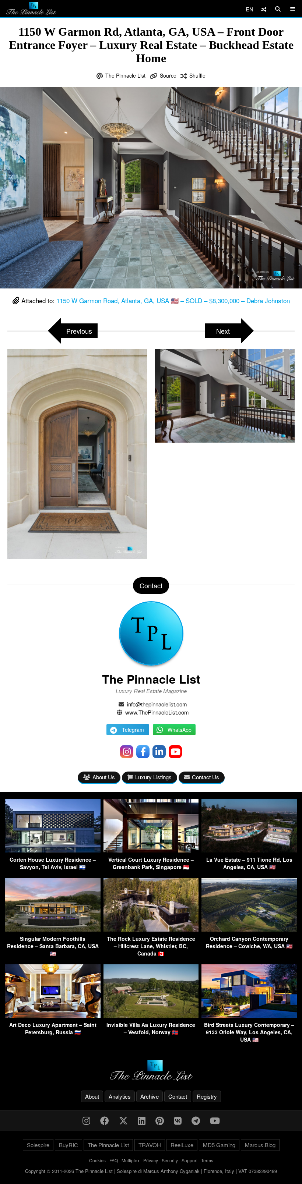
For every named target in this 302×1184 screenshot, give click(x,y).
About (92, 1096)
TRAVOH (149, 1145)
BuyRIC (68, 1145)
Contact (177, 1096)
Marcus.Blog (260, 1145)
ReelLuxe (182, 1145)
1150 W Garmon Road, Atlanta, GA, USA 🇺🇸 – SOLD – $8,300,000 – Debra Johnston (173, 300)
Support (189, 1160)
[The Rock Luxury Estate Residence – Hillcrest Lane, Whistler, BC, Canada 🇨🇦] (151, 929)
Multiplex (131, 1160)
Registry (207, 1096)
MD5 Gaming (219, 1145)
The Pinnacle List (125, 75)
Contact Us (205, 777)
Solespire (38, 1145)
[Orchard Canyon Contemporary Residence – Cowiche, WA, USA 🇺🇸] (249, 929)
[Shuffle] (263, 9)
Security (170, 1160)
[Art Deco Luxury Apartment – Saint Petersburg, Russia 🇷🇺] (53, 1015)
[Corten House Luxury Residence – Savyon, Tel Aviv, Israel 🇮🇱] (53, 850)
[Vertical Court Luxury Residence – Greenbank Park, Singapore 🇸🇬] (151, 850)
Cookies (97, 1160)
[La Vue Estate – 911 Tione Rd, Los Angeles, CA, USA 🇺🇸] (249, 850)
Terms (207, 1160)
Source (168, 75)
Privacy (150, 1160)
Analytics (120, 1096)
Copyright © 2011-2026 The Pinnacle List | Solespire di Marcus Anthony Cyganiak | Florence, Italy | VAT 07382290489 (151, 1170)
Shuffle (197, 75)
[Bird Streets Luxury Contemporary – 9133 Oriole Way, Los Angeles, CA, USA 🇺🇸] (249, 1015)
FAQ (113, 1160)
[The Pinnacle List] (151, 1071)
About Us (103, 777)
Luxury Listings (153, 777)
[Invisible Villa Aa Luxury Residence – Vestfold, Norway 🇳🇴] (151, 1015)
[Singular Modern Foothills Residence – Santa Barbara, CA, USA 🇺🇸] (53, 929)
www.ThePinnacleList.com (157, 712)
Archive (149, 1096)
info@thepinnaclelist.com (157, 704)
